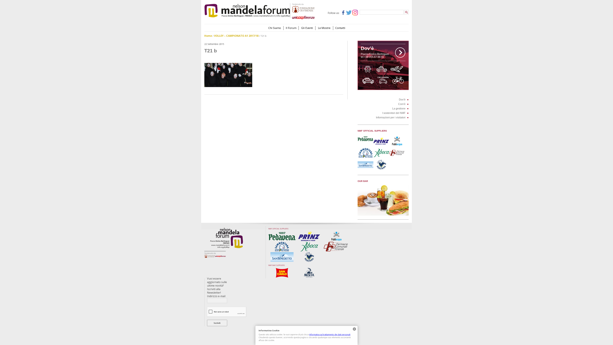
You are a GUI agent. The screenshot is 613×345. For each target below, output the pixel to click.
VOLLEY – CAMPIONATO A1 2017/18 (236, 36)
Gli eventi (307, 28)
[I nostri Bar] (383, 214)
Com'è (401, 104)
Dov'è (402, 99)
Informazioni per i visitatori (390, 117)
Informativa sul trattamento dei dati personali (329, 334)
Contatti (340, 28)
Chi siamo (274, 28)
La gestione (398, 108)
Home (208, 36)
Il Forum (291, 28)
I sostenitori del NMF (393, 113)
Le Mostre (324, 28)
